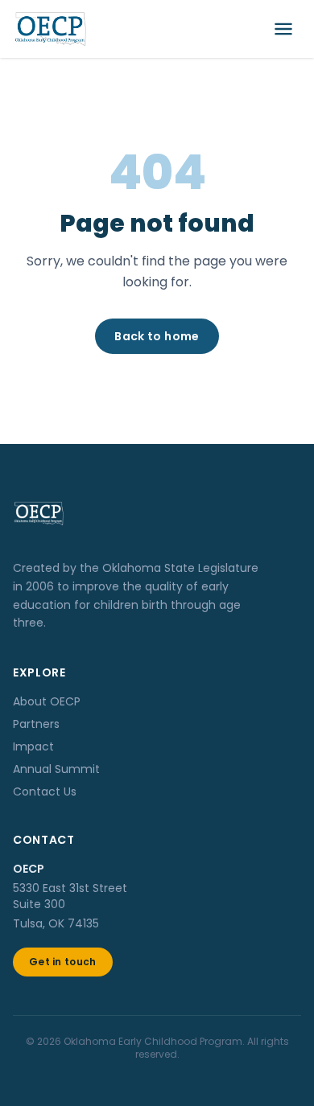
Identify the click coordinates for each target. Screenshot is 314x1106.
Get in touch (63, 961)
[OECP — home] (50, 29)
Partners (36, 724)
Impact (33, 746)
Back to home (156, 336)
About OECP (47, 701)
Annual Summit (56, 769)
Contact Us (44, 791)
